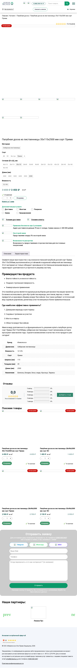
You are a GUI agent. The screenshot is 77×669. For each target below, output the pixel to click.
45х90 (37, 164)
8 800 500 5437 (61, 538)
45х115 (5, 164)
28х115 (12, 164)
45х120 (56, 164)
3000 (4, 176)
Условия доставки (13, 220)
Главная (5, 16)
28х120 (43, 164)
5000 (15, 176)
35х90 (31, 164)
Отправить (38, 585)
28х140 (63, 164)
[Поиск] (67, 4)
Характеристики (21, 254)
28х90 (25, 164)
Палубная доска (23, 16)
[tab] (7, 254)
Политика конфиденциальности (13, 663)
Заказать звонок (40, 9)
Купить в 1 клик (8, 201)
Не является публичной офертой (14, 635)
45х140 (5, 168)
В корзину (20, 198)
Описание (7, 254)
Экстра (13, 156)
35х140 (70, 164)
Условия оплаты (37, 220)
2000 (25, 176)
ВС (8, 156)
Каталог (12, 16)
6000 (20, 176)
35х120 (50, 164)
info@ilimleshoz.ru (12, 659)
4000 (9, 176)
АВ (4, 156)
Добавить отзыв (65, 395)
